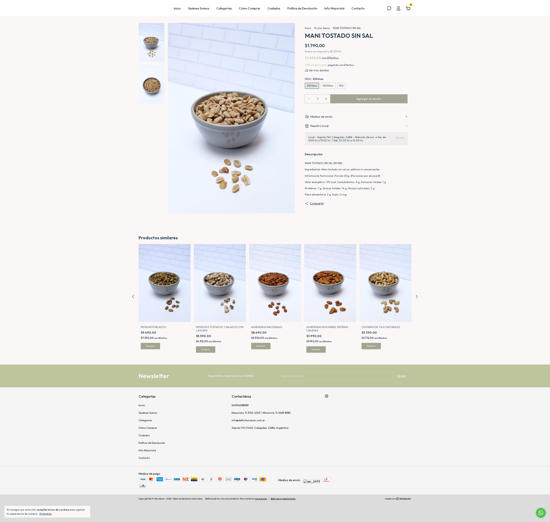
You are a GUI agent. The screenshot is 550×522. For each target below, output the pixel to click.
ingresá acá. (261, 498)
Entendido (46, 513)
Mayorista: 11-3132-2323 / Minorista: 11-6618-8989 (261, 412)
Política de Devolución (302, 8)
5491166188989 (240, 405)
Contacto (358, 8)
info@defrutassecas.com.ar (248, 420)
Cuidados (273, 8)
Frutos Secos (322, 28)
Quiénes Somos (198, 8)
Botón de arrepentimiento (283, 498)
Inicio (177, 8)
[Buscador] (389, 9)
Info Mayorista (334, 8)
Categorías (224, 8)
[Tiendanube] (398, 499)
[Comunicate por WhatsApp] (541, 513)
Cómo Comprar (249, 8)
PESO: (314, 79)
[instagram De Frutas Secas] (326, 396)
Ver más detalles (318, 70)
